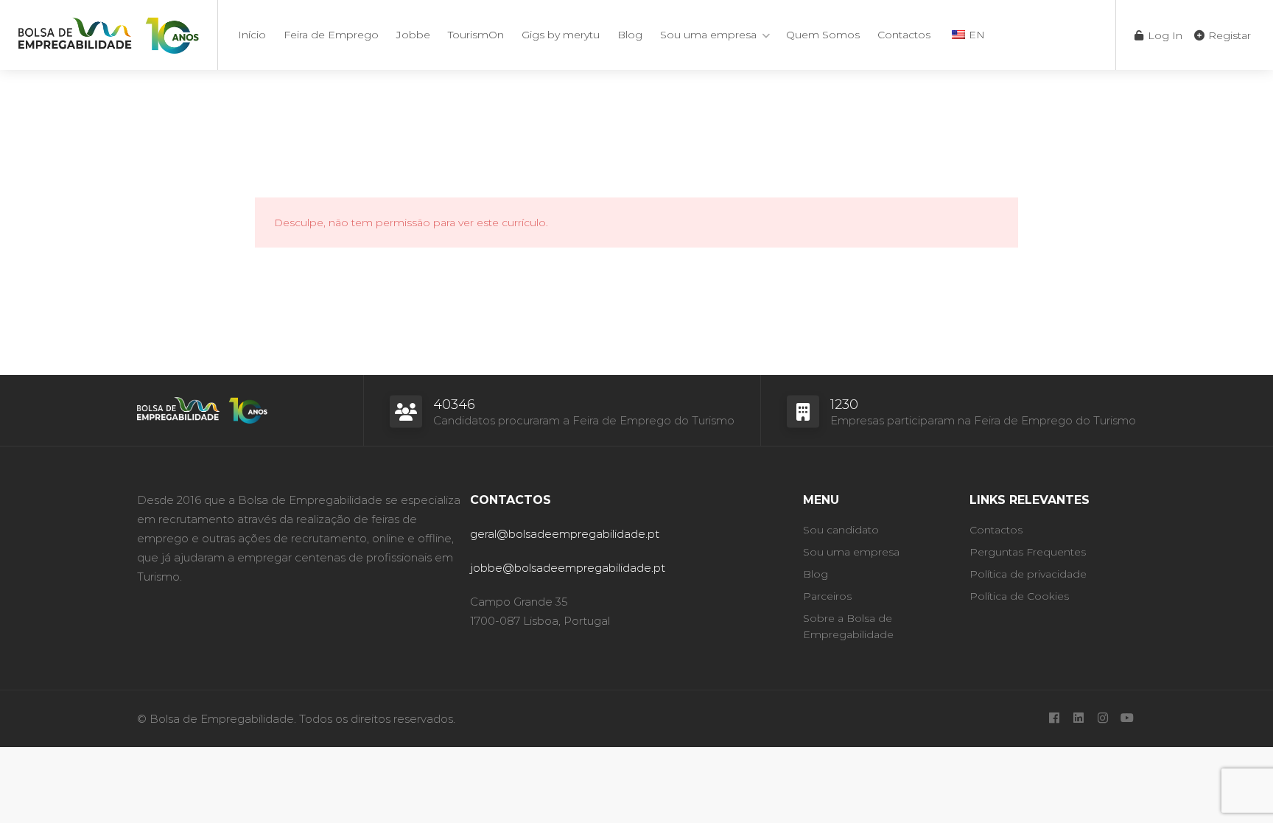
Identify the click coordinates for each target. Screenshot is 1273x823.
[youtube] (1127, 719)
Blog (629, 34)
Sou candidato (841, 529)
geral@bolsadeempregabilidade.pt (564, 534)
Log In (1163, 35)
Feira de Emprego (331, 34)
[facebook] (1054, 719)
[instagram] (1102, 719)
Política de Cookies (1019, 596)
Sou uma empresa (708, 34)
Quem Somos (823, 34)
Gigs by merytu (561, 34)
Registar (1228, 35)
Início (252, 34)
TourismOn (476, 34)
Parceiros (827, 596)
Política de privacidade (1028, 574)
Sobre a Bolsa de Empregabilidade (848, 626)
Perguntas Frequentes (1027, 551)
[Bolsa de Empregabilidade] (108, 33)
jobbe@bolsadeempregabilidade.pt (567, 568)
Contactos (903, 34)
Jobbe (413, 34)
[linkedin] (1078, 719)
